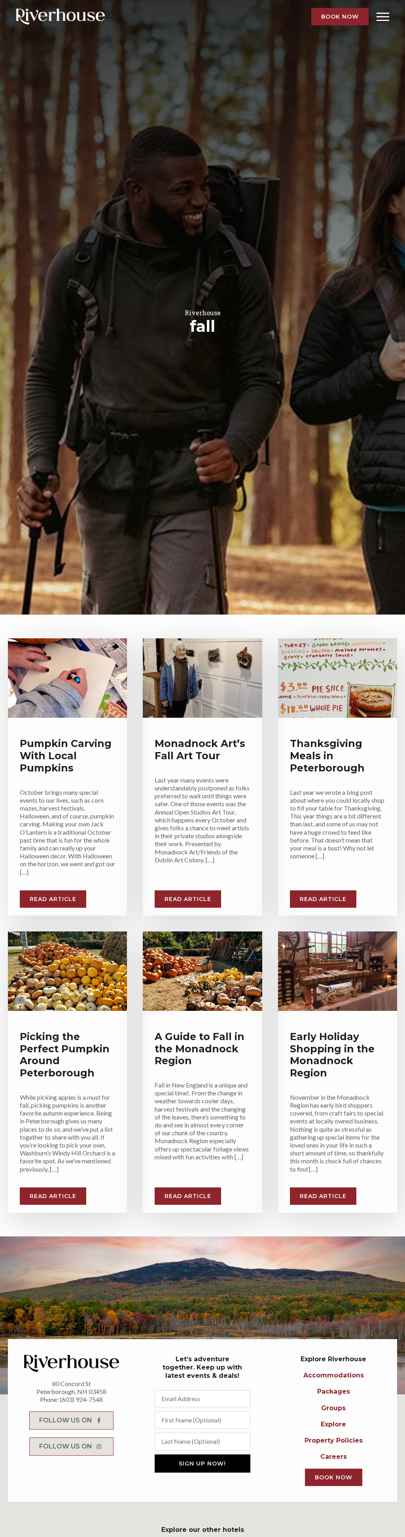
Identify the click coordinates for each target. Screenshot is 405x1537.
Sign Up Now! (202, 1463)
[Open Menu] (383, 16)
